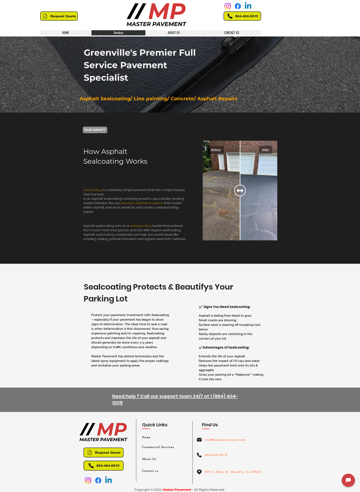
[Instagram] (228, 6)
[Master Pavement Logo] (156, 14)
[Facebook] (238, 6)
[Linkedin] (248, 6)
